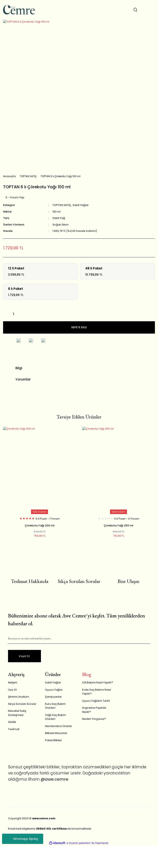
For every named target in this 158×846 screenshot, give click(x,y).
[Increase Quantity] (20, 314)
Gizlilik (12, 722)
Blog (86, 674)
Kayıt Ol (24, 656)
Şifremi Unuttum (18, 697)
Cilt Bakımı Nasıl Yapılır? (97, 682)
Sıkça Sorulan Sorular (22, 704)
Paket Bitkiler (53, 740)
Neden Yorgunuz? (94, 719)
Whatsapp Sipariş (25, 839)
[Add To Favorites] (6, 341)
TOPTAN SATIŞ (61, 205)
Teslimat (13, 729)
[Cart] (152, 10)
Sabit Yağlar (81, 205)
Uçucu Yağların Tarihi (96, 701)
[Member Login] (144, 10)
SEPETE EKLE (79, 327)
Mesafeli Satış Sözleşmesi (17, 713)
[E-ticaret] (78, 843)
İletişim (12, 682)
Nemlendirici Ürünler (58, 726)
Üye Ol (12, 690)
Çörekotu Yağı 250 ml (118, 525)
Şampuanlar (53, 697)
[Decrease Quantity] (6, 314)
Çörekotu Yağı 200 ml (40, 525)
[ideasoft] (57, 843)
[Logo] (19, 9)
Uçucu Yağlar (54, 690)
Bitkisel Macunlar (56, 733)
